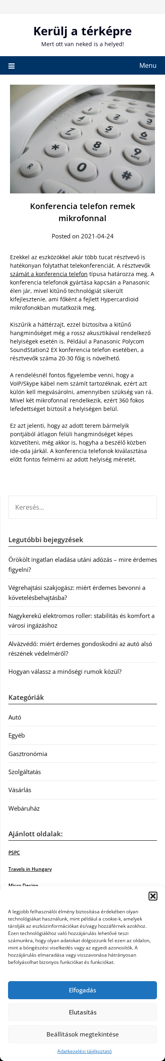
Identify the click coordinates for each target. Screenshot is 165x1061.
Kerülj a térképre (82, 31)
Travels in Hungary (30, 869)
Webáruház (24, 808)
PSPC (14, 852)
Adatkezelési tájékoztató (84, 1051)
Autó (14, 717)
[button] (153, 896)
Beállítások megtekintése (82, 1034)
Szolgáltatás (24, 772)
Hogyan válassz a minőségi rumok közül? (64, 671)
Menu (148, 65)
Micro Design (23, 885)
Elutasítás (83, 1012)
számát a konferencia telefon (49, 274)
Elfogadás (82, 990)
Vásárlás (19, 790)
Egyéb (16, 735)
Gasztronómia (27, 754)
